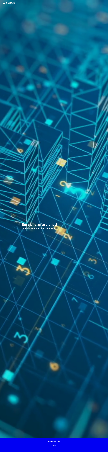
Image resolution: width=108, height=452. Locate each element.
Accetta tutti (95, 448)
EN (104, 3)
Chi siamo (77, 3)
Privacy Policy (54, 445)
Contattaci (90, 3)
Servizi (83, 3)
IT (103, 3)
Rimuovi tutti (102, 448)
